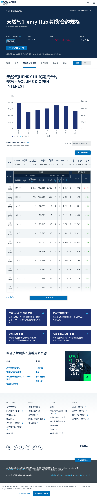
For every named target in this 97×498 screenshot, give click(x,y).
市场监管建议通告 (57, 418)
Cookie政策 (78, 475)
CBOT (12, 470)
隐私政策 (69, 475)
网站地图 (54, 475)
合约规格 (44, 63)
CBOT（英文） (78, 411)
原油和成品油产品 (15, 11)
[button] (16, 48)
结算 (16, 63)
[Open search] (88, 3)
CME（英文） (78, 407)
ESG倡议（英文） (13, 411)
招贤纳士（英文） (14, 423)
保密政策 (54, 426)
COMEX (24, 470)
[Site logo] (8, 2)
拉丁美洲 (32, 415)
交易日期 (68, 143)
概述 (52, 407)
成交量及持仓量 (29, 63)
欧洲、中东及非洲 (36, 419)
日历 (65, 63)
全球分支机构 (34, 407)
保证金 (55, 63)
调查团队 (54, 430)
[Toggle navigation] (94, 3)
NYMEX (17, 470)
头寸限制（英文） (57, 434)
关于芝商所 (11, 407)
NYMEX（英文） (79, 415)
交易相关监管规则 (57, 422)
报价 (8, 63)
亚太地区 (32, 423)
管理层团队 (11, 415)
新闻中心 (10, 419)
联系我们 (10, 434)
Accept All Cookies (41, 493)
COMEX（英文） (79, 419)
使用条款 (87, 475)
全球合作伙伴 (34, 411)
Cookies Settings (24, 493)
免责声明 (61, 475)
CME (8, 470)
